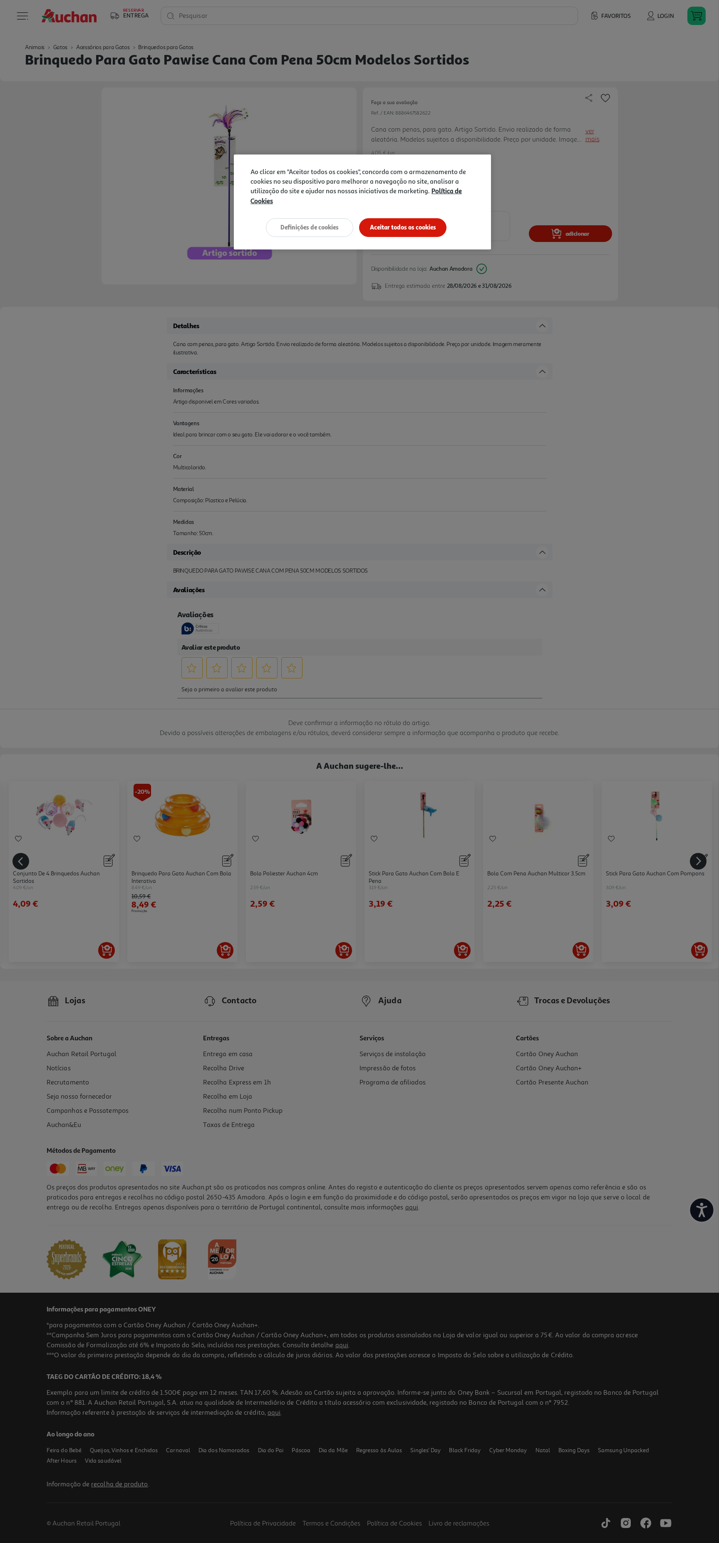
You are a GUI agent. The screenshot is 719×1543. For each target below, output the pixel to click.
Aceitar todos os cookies (403, 227)
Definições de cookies (309, 227)
